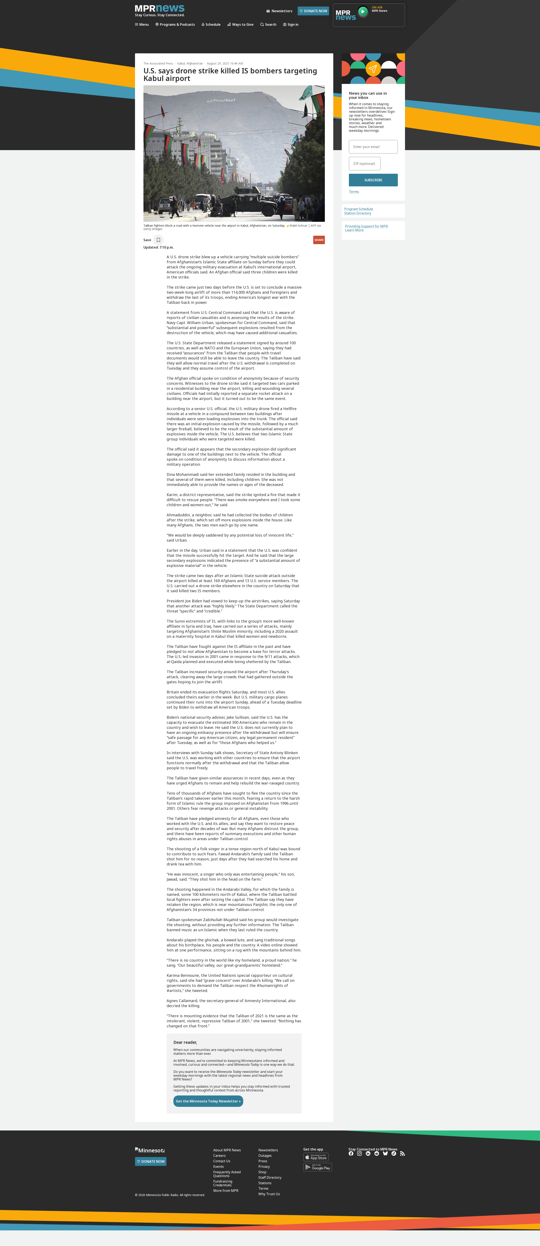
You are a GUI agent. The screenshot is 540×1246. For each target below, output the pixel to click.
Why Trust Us (269, 1194)
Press (262, 1161)
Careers (219, 1155)
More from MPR (225, 1190)
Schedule (213, 24)
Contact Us (221, 1161)
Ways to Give (243, 24)
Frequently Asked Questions (227, 1174)
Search (270, 24)
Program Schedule (358, 209)
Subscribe (373, 180)
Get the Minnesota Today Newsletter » (208, 1101)
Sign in (293, 24)
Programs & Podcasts (177, 24)
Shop (262, 1172)
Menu (144, 24)
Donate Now (313, 10)
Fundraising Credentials (222, 1183)
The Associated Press (158, 63)
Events (218, 1166)
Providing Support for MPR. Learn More (366, 228)
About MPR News (227, 1150)
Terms (354, 191)
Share (319, 240)
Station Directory (357, 213)
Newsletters (268, 1150)
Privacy (264, 1166)
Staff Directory (269, 1177)
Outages (265, 1155)
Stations (264, 1183)
